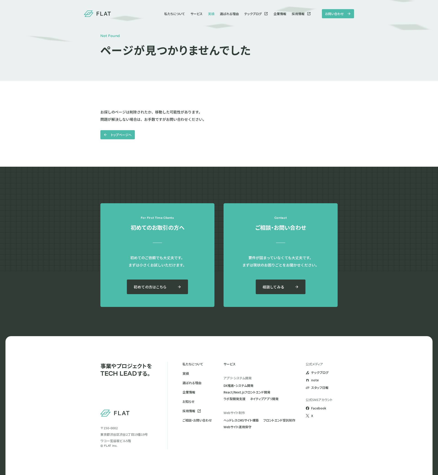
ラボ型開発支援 (234, 398)
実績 (211, 13)
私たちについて (174, 13)
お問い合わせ (334, 13)
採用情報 (298, 13)
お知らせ (188, 401)
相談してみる (273, 287)
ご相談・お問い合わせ (197, 420)
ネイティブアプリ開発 (264, 398)
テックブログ (253, 13)
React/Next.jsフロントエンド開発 (247, 392)
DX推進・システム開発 (238, 385)
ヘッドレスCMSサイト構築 (241, 420)
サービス (196, 13)
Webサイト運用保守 (237, 427)
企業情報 (280, 13)
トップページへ (121, 134)
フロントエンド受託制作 (279, 420)
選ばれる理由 (229, 13)
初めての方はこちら (150, 287)
